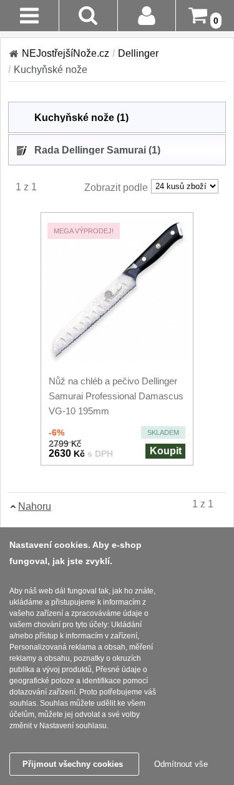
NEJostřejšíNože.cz (65, 53)
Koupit (166, 451)
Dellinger (138, 53)
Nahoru (34, 506)
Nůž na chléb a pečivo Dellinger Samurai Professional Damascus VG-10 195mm (116, 396)
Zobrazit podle (116, 187)
